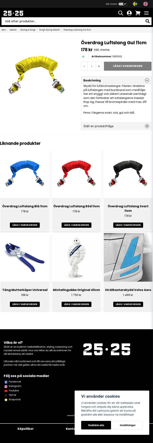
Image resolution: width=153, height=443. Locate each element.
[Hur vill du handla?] (122, 4)
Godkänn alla (96, 425)
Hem (3, 29)
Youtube (14, 390)
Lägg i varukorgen (24, 225)
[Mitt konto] (129, 13)
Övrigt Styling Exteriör (49, 29)
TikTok (12, 395)
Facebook (15, 381)
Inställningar (128, 425)
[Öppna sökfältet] (120, 13)
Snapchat (15, 399)
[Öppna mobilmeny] (146, 13)
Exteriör (13, 29)
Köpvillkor (26, 429)
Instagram (15, 386)
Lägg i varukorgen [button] (128, 304)
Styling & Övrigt (27, 29)
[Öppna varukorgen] (138, 13)
